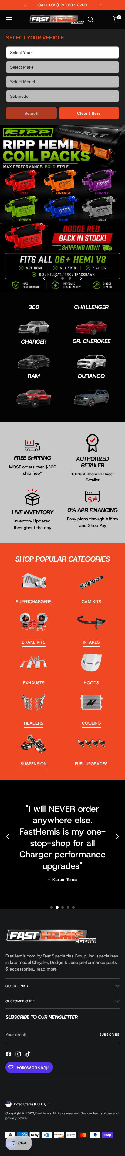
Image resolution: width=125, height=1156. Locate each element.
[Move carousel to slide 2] (62, 278)
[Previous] (25, 5)
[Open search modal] (90, 19)
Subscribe (110, 1034)
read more (47, 969)
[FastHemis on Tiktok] (28, 1055)
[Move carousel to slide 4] (68, 907)
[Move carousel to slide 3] (69, 278)
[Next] (100, 5)
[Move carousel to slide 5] (73, 907)
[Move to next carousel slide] (80, 278)
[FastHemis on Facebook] (9, 1055)
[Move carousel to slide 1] (51, 907)
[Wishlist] (103, 19)
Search (31, 113)
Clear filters (89, 113)
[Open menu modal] (8, 19)
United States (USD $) (29, 1104)
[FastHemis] (56, 19)
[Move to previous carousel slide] (45, 278)
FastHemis (43, 1113)
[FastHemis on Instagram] (18, 1055)
